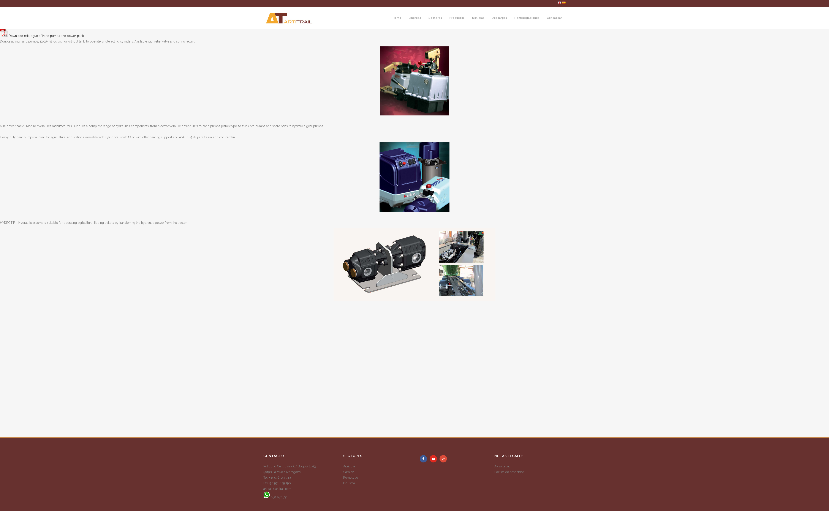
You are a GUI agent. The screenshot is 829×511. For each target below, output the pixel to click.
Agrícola (349, 466)
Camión (348, 472)
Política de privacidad (509, 472)
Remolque (350, 477)
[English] (559, 3)
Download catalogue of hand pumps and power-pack (46, 36)
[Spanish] (564, 3)
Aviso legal (502, 466)
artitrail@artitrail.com (277, 488)
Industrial (349, 483)
